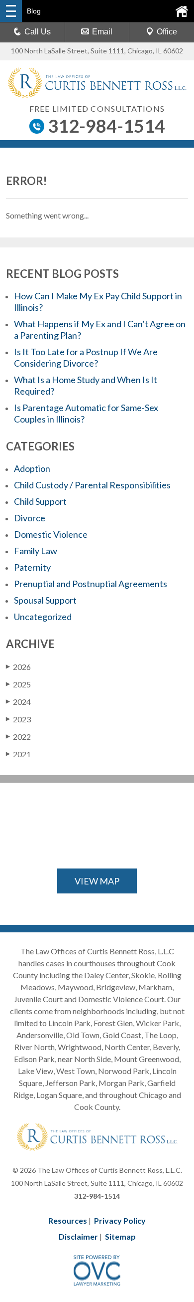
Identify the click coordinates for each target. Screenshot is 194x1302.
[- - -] (11, 11)
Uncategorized (43, 616)
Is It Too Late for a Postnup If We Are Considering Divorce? (86, 357)
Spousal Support (45, 600)
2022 (18, 736)
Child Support (40, 501)
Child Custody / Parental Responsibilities (92, 484)
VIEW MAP (97, 880)
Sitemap (120, 1236)
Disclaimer (78, 1236)
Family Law (35, 550)
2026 (18, 666)
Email (102, 31)
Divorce (29, 517)
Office (167, 31)
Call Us (37, 31)
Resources (67, 1220)
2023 (18, 719)
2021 (18, 754)
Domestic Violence (51, 534)
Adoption (32, 468)
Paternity (32, 567)
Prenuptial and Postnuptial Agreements (90, 583)
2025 (18, 684)
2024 (18, 701)
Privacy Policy (120, 1220)
